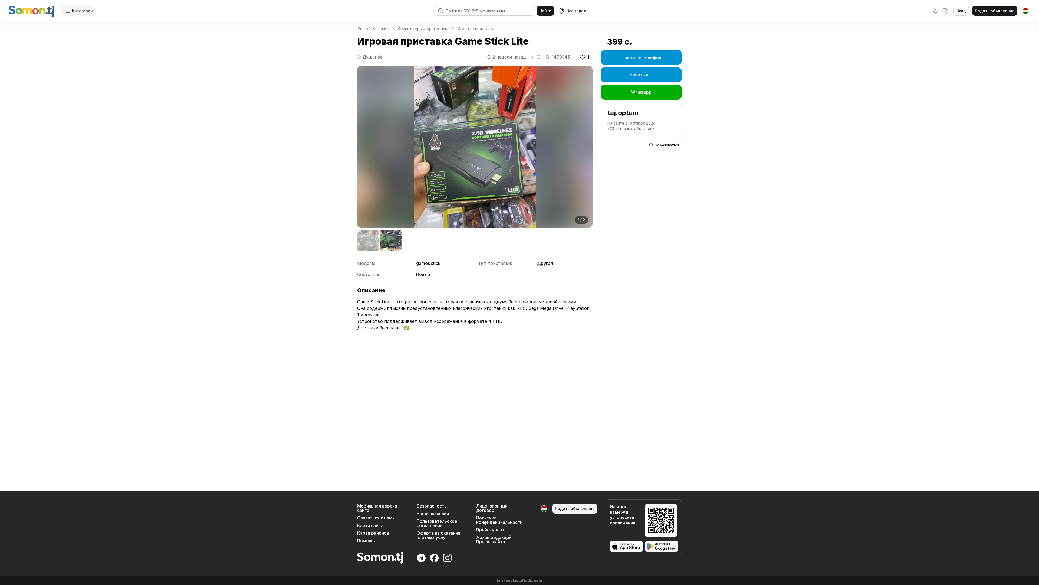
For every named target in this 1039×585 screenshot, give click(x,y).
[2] (391, 240)
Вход (961, 10)
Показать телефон (641, 57)
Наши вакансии (433, 513)
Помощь (366, 540)
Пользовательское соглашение (437, 523)
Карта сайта (370, 525)
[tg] (1025, 11)
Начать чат (641, 74)
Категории (82, 10)
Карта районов (373, 533)
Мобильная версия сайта (377, 508)
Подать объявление (995, 10)
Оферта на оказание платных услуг (439, 535)
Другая (545, 263)
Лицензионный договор (492, 508)
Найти (545, 10)
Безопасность (432, 506)
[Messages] (945, 11)
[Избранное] (936, 11)
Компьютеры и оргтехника (423, 28)
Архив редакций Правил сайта (493, 539)
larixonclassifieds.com (519, 580)
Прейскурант (490, 530)
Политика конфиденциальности (499, 520)
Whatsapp (641, 92)
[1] (368, 240)
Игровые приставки (476, 28)
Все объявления (373, 28)
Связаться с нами (376, 518)
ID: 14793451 (558, 56)
